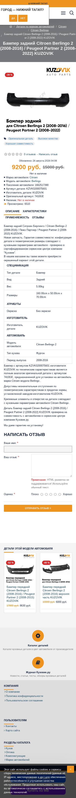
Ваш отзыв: (10, 457)
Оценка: (8, 494)
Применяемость (17, 217)
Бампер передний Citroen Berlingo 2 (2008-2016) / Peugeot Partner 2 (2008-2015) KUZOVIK (21, 594)
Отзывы (38, 217)
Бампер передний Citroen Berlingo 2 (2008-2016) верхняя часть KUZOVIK (56, 592)
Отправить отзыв (37, 508)
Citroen (62, 26)
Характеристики (34, 211)
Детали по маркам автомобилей (35, 26)
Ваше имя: (10, 443)
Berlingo (36, 181)
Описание (12, 211)
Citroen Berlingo (40, 30)
